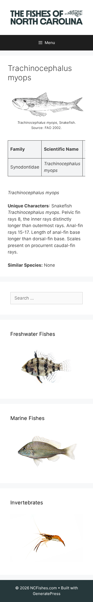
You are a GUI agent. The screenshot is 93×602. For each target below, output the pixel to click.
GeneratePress (46, 593)
